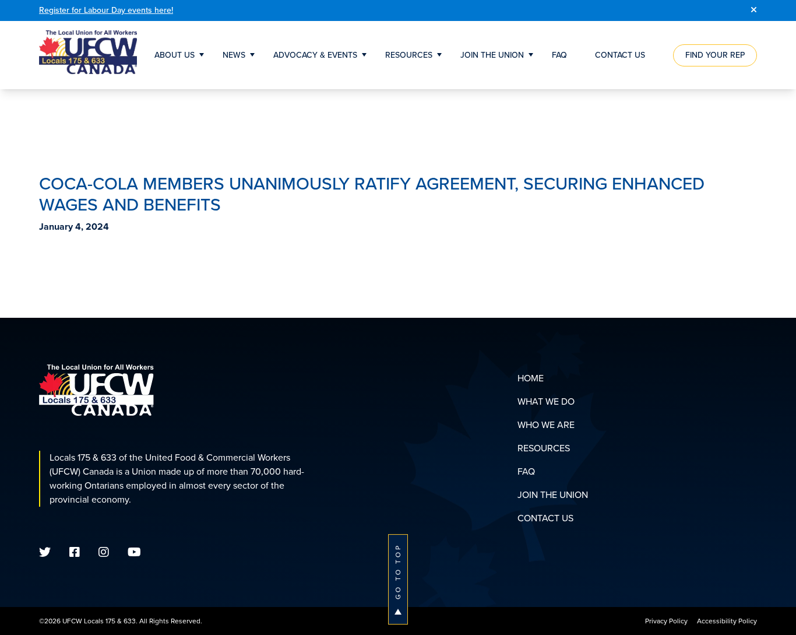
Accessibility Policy (727, 621)
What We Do (546, 401)
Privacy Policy (666, 621)
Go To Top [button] (398, 571)
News (234, 55)
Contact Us (620, 55)
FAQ (559, 55)
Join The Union (492, 55)
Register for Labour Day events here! (106, 10)
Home (530, 378)
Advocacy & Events (315, 55)
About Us (174, 55)
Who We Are (546, 424)
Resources (408, 55)
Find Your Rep (715, 55)
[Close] (754, 10)
